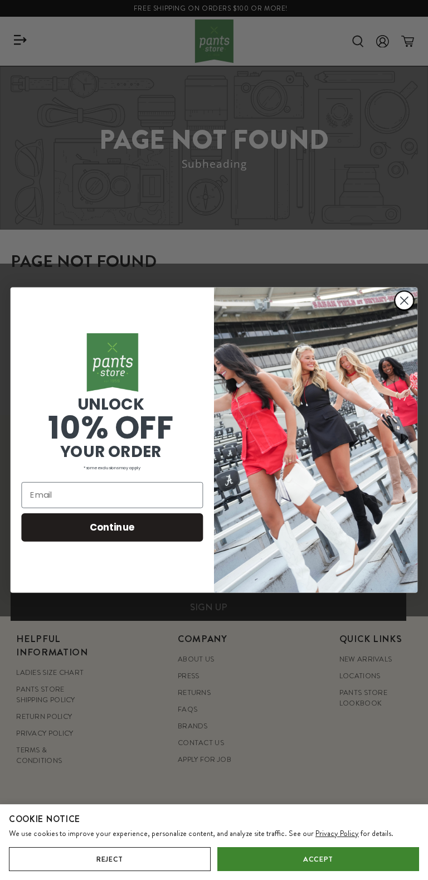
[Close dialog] (404, 300)
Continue (112, 527)
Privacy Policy (337, 833)
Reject (109, 859)
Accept (318, 859)
